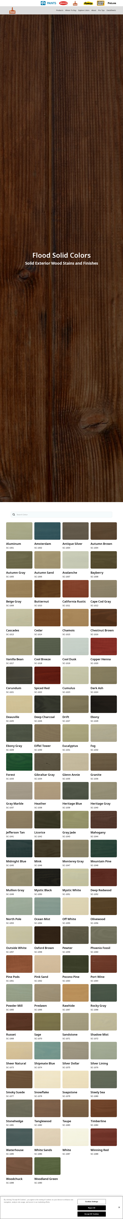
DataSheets (111, 10)
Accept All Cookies (91, 1214)
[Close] (119, 1207)
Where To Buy (70, 10)
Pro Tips (101, 10)
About (93, 10)
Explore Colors (83, 10)
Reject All (91, 1208)
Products (59, 10)
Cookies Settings (91, 1202)
